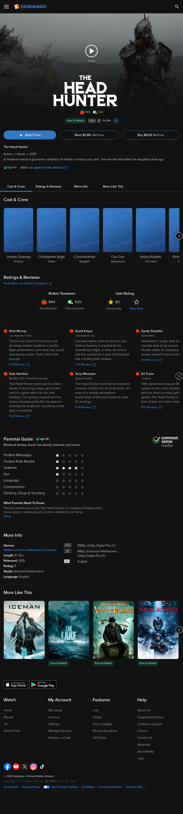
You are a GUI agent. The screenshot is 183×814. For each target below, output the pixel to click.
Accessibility (145, 751)
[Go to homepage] (30, 6)
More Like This (113, 186)
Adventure (35, 550)
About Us (143, 710)
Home (8, 710)
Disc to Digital (102, 724)
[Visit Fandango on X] (25, 766)
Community (113, 308)
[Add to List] (116, 120)
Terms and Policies (110, 787)
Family (97, 717)
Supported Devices (150, 717)
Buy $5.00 (151, 135)
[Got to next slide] (179, 236)
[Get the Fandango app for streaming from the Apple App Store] (16, 684)
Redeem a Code (59, 738)
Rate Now (136, 308)
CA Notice (88, 787)
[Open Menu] (6, 6)
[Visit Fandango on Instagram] (33, 766)
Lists (96, 710)
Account (54, 717)
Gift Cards (99, 738)
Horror (20, 550)
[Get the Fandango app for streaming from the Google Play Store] (42, 684)
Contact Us (144, 738)
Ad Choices (11, 787)
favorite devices (52, 167)
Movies (8, 717)
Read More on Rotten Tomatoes (26, 283)
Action (8, 550)
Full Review (17, 364)
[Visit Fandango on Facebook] (7, 766)
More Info (81, 186)
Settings (53, 724)
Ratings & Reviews (48, 186)
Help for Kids (134, 787)
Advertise (143, 745)
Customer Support (149, 724)
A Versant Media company (40, 776)
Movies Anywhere (105, 731)
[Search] (177, 6)
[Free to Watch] (68, 630)
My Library (55, 710)
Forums (142, 731)
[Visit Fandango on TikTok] (42, 766)
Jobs (140, 758)
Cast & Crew (16, 186)
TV (6, 724)
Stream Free (12, 731)
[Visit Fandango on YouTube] (16, 766)
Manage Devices (59, 731)
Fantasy (51, 550)
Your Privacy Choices (64, 787)
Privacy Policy (31, 787)
